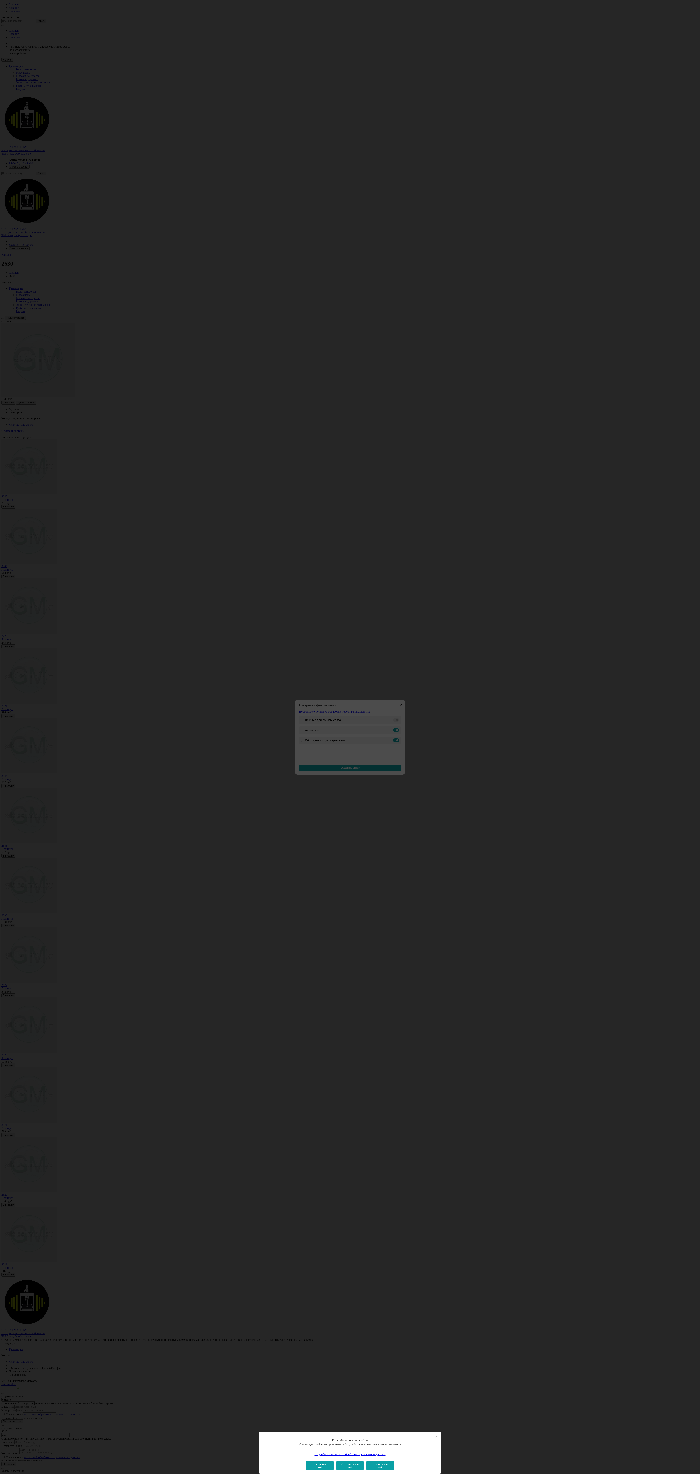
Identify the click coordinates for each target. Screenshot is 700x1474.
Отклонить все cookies (350, 1466)
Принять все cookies (380, 1466)
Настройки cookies (320, 1466)
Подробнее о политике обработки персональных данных (350, 1454)
